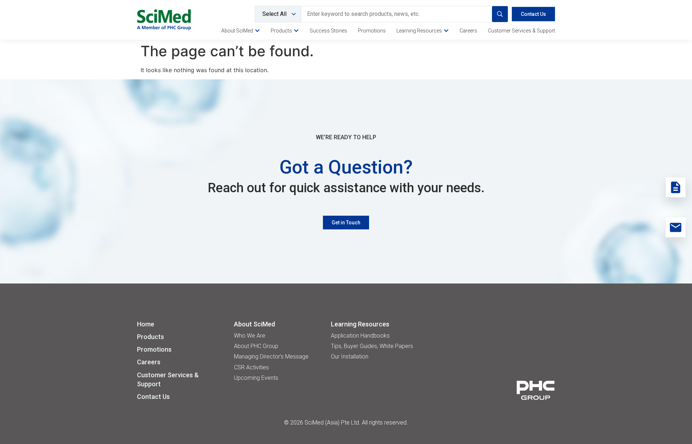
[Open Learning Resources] (446, 30)
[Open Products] (296, 30)
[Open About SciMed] (257, 30)
